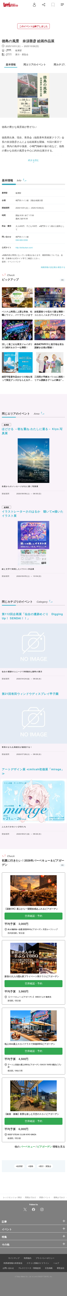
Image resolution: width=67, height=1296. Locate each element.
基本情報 (7, 180)
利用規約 (27, 1258)
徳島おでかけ (59, 1197)
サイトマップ (13, 1258)
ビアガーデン (44, 1146)
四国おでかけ (30, 1197)
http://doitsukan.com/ (24, 247)
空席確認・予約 (33, 916)
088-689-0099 (22, 240)
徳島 (31, 1166)
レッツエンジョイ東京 (12, 1197)
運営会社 (60, 1268)
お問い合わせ (8, 1268)
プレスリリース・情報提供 (29, 1268)
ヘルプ (56, 1263)
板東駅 (20, 1166)
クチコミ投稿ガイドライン (38, 1263)
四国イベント (44, 1197)
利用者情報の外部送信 (13, 1263)
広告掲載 (49, 1268)
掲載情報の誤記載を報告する (53, 267)
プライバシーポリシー (45, 1258)
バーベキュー (27, 1146)
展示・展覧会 (45, 1166)
